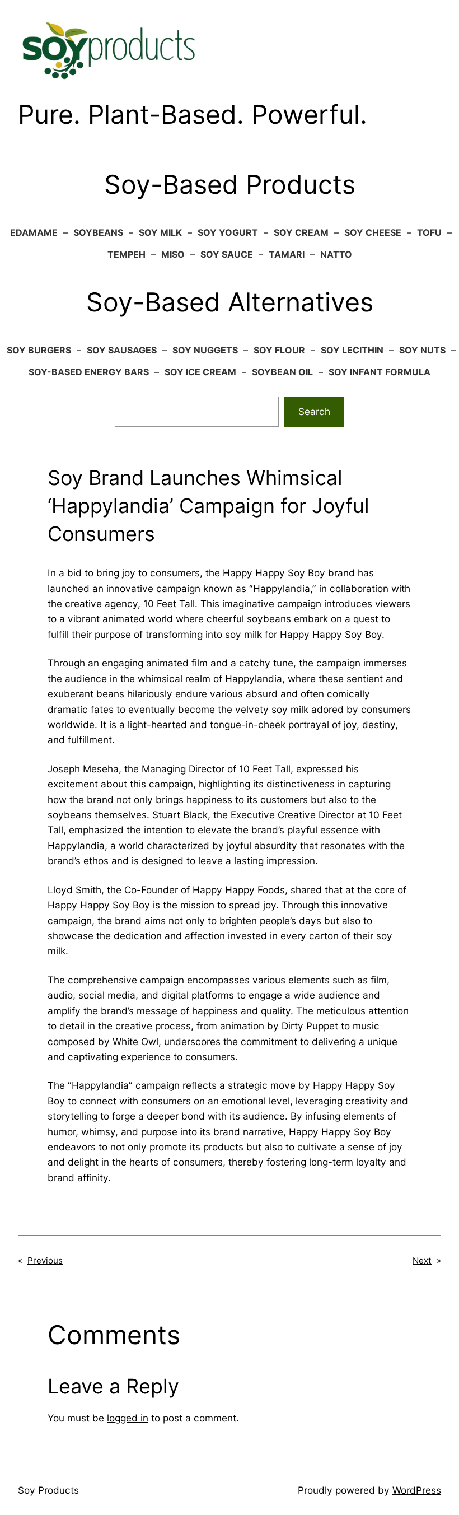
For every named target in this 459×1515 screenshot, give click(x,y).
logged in (127, 1418)
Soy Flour (279, 350)
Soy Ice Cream (200, 371)
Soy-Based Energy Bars (89, 371)
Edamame (34, 232)
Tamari (287, 254)
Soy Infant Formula (379, 371)
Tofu (429, 232)
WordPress (416, 1490)
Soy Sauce (226, 254)
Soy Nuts (422, 350)
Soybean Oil (282, 371)
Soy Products (48, 1490)
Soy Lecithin (352, 350)
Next (422, 1260)
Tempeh (126, 254)
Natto (336, 254)
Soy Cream (301, 232)
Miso (173, 254)
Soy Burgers (39, 350)
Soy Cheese (372, 232)
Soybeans (98, 232)
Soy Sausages (122, 350)
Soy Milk (160, 232)
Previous (45, 1260)
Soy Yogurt (228, 232)
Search (314, 411)
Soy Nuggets (205, 350)
